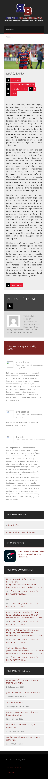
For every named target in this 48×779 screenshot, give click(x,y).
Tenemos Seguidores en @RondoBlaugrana (20, 532)
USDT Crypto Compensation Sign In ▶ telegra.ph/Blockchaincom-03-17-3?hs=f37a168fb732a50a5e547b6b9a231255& (24, 615)
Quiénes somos (14, 767)
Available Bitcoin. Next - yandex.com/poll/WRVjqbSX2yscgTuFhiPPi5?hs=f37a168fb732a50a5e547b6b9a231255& (25, 651)
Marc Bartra (16, 285)
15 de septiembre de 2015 (23, 85)
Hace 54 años (13, 525)
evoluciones (22, 362)
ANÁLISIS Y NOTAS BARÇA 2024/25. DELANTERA (21, 726)
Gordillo (20, 437)
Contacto (11, 772)
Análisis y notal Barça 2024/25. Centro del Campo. (23, 738)
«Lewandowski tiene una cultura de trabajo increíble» (22, 713)
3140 (14, 93)
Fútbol (24, 89)
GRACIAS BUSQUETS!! (14, 702)
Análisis (15, 89)
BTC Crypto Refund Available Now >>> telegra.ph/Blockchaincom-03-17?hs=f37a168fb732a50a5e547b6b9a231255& (24, 633)
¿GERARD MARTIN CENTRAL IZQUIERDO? (23, 693)
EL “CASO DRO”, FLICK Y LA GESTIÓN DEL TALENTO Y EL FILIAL (23, 681)
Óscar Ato (16, 80)
